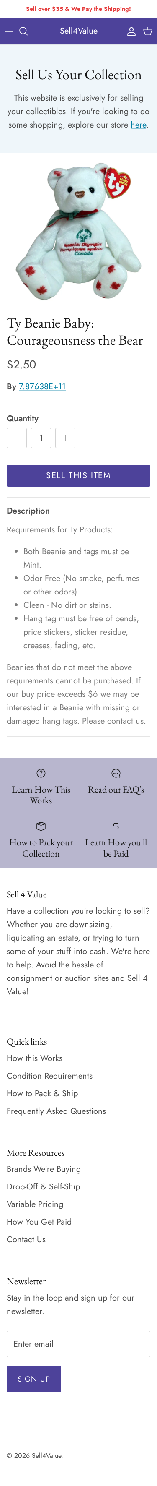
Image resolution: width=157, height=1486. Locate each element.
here (138, 125)
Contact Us (26, 1239)
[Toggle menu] (9, 31)
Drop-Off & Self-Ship (43, 1187)
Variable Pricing (35, 1204)
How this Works (34, 1058)
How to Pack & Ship (42, 1093)
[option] (78, 231)
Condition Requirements (50, 1076)
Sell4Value (46, 1455)
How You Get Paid (39, 1222)
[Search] (27, 31)
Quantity (23, 419)
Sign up (34, 1379)
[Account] (129, 31)
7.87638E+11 (42, 387)
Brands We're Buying (44, 1169)
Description (28, 511)
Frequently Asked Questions (56, 1111)
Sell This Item (78, 475)
